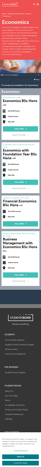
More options (19, 135)
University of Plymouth (16, 14)
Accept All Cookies (20, 463)
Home (4, 14)
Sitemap (8, 419)
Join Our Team (11, 396)
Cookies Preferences (14, 414)
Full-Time (19, 129)
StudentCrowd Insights (15, 372)
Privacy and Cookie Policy (16, 410)
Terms (7, 400)
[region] (20, 449)
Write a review (11, 349)
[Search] (34, 4)
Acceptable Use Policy (15, 405)
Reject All (20, 457)
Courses (28, 14)
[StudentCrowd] (10, 4)
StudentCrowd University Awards (19, 344)
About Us (9, 391)
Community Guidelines (15, 354)
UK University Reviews (14, 340)
